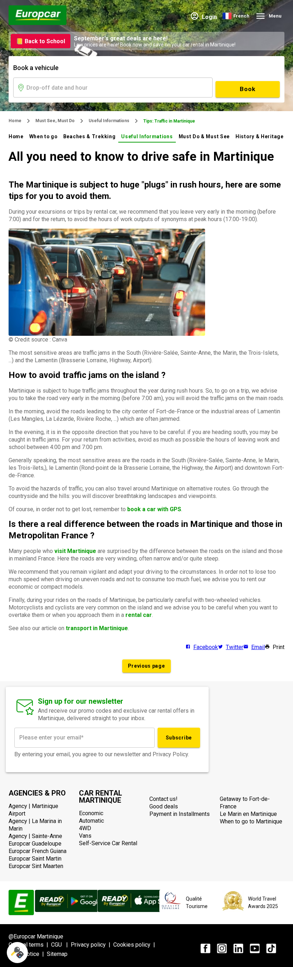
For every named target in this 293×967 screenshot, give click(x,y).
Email (258, 647)
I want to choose (44, 931)
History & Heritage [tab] (259, 136)
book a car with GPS (154, 509)
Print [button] (278, 647)
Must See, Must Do (55, 120)
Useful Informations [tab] (147, 136)
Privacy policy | (92, 944)
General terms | (30, 944)
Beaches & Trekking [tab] (89, 136)
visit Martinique (75, 551)
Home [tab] (16, 136)
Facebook (205, 647)
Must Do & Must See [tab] (204, 136)
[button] (17, 952)
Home (15, 120)
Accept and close (120, 931)
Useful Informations (109, 120)
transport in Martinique (97, 628)
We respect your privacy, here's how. (49, 907)
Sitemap (57, 954)
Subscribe (179, 738)
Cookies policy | (135, 944)
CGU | (61, 944)
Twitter (234, 647)
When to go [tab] (43, 136)
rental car (138, 615)
